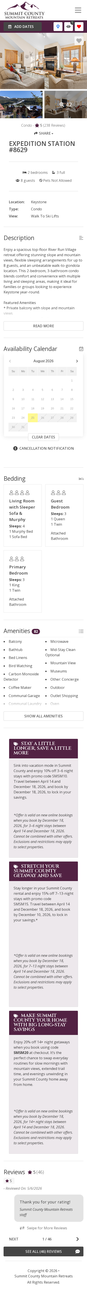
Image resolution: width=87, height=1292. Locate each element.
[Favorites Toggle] (79, 26)
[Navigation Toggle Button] (78, 10)
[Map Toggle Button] (58, 26)
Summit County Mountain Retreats (43, 1276)
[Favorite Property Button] (79, 40)
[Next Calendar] (77, 361)
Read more (43, 325)
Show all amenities (43, 716)
